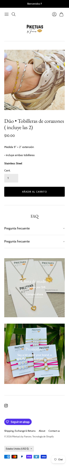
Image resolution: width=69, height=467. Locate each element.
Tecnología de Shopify (43, 436)
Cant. (7, 170)
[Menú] (6, 14)
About (42, 430)
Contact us (54, 430)
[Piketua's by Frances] (34, 29)
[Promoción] (34, 287)
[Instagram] (6, 406)
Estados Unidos (17, 448)
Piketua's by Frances (21, 436)
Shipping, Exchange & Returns (20, 430)
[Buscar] (13, 14)
